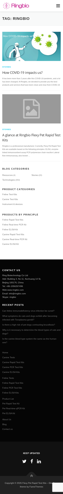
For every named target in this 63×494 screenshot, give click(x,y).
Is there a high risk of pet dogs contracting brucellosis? (28, 324)
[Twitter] (24, 461)
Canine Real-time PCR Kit (14, 239)
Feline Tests (8, 378)
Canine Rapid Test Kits (13, 234)
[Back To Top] (31, 476)
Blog (4, 424)
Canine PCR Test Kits (12, 367)
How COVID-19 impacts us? (22, 72)
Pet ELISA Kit (8, 413)
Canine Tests (8, 357)
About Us (6, 419)
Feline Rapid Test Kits (12, 220)
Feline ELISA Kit (10, 229)
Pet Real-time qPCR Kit (13, 408)
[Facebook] (31, 461)
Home (5, 352)
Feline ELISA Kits (10, 392)
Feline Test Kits (9, 194)
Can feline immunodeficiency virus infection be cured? (28, 311)
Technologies (8, 180)
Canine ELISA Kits (11, 372)
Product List (8, 399)
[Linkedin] (39, 461)
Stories (6, 67)
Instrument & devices (12, 204)
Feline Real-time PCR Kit (14, 224)
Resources (7, 175)
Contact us (7, 429)
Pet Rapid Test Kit (10, 403)
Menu (57, 6)
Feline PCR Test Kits (12, 388)
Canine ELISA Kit (10, 244)
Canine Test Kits (10, 199)
